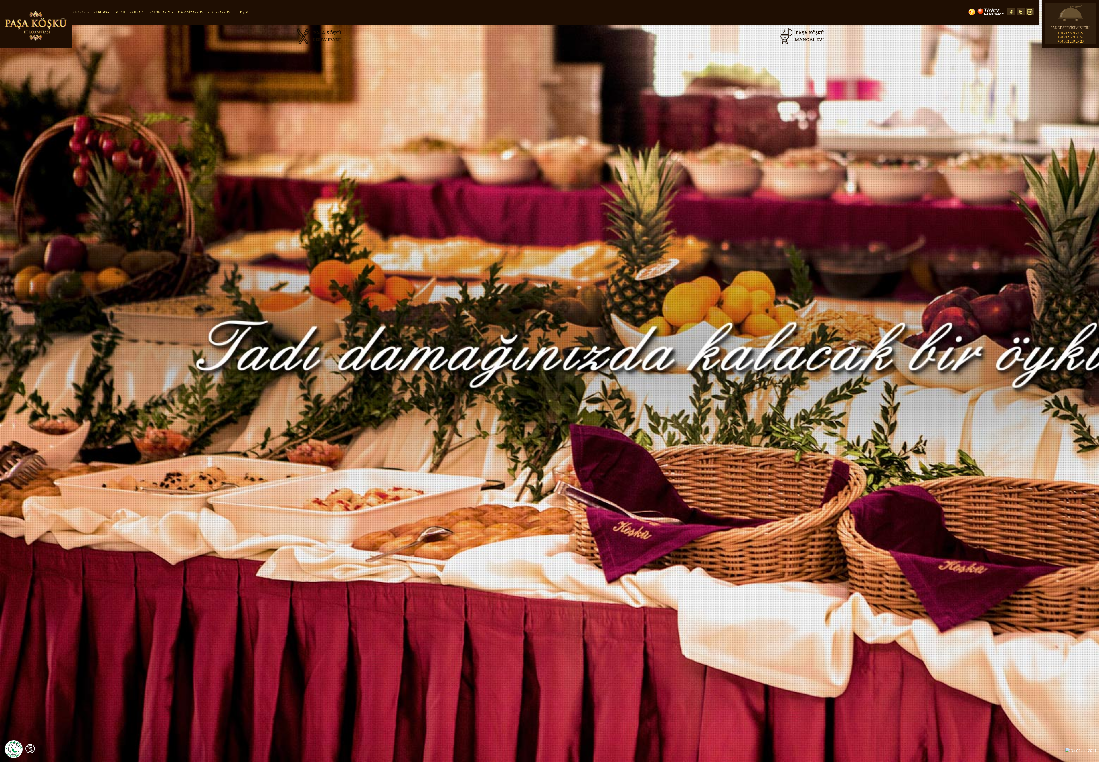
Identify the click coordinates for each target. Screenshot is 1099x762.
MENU (120, 12)
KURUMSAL (102, 12)
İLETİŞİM (241, 12)
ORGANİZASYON (190, 12)
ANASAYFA (81, 12)
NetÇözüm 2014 (1083, 751)
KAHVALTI (137, 12)
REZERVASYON (218, 12)
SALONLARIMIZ (162, 12)
